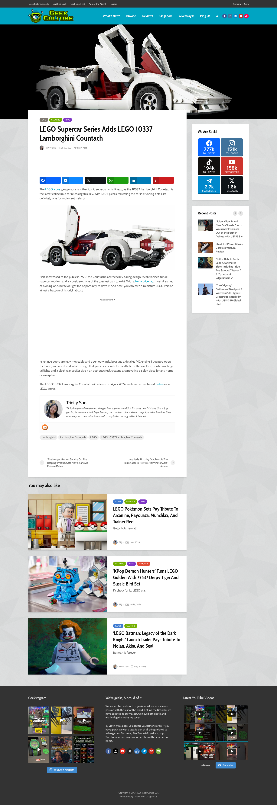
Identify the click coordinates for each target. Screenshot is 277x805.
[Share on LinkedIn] (140, 180)
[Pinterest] (151, 751)
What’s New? (111, 16)
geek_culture (38, 709)
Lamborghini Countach (73, 437)
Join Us (153, 796)
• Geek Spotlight (76, 3)
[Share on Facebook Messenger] (72, 180)
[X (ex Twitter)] (130, 751)
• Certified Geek (58, 3)
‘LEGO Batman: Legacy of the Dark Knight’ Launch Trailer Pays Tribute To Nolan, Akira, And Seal (146, 639)
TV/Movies (143, 564)
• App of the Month (96, 3)
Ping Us (205, 16)
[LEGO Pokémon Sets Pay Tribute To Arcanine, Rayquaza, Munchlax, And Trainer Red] (67, 522)
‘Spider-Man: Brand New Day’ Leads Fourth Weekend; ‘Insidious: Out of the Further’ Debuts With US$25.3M (229, 229)
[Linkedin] (137, 751)
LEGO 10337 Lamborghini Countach (121, 437)
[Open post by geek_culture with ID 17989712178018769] (61, 749)
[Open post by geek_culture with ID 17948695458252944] (83, 749)
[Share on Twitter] (95, 180)
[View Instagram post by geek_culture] (47, 732)
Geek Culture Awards (39, 3)
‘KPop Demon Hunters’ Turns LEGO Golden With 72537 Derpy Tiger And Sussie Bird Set (146, 577)
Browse (131, 16)
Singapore (165, 16)
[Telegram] (144, 751)
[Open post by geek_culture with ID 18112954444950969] (38, 720)
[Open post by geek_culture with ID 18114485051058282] (38, 749)
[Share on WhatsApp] (118, 180)
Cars (44, 120)
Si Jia (121, 542)
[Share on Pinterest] (163, 180)
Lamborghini (48, 437)
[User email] (45, 427)
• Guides (112, 3)
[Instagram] (115, 751)
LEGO (93, 437)
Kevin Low (123, 666)
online (160, 384)
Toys (67, 120)
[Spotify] (158, 751)
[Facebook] (108, 751)
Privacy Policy (126, 796)
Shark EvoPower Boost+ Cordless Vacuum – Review (229, 247)
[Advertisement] (108, 163)
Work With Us (141, 796)
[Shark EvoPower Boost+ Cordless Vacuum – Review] (205, 247)
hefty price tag (144, 281)
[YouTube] (122, 751)
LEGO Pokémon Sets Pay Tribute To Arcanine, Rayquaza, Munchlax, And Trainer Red (145, 515)
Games (118, 501)
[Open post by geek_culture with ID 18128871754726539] (61, 720)
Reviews (147, 16)
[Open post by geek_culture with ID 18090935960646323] (83, 720)
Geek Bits (55, 120)
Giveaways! (186, 16)
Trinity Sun (50, 147)
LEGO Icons (52, 189)
